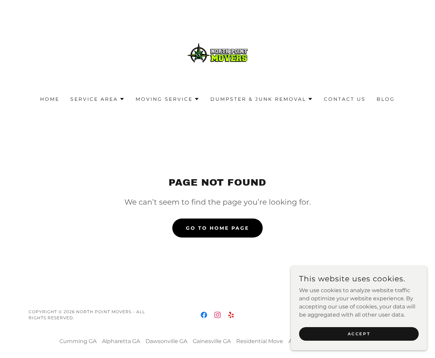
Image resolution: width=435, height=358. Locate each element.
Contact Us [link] (345, 99)
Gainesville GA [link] (212, 341)
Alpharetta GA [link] (121, 341)
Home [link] (49, 99)
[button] (97, 99)
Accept (359, 333)
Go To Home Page (217, 228)
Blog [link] (386, 99)
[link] (217, 52)
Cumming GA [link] (78, 341)
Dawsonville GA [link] (166, 341)
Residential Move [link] (259, 341)
